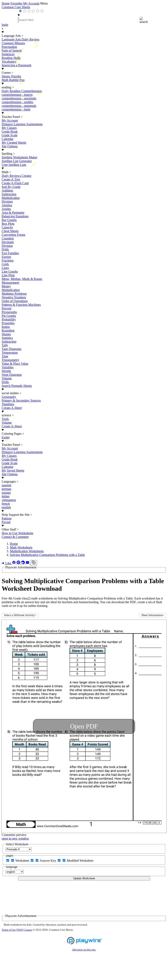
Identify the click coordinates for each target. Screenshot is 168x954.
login (5, 24)
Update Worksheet (84, 878)
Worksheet (22, 860)
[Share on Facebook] (14, 563)
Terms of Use (9, 929)
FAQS (19, 929)
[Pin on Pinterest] (19, 563)
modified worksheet (80, 860)
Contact (27, 929)
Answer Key (48, 860)
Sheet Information (152, 615)
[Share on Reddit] (23, 563)
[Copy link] (33, 563)
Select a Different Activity (20, 615)
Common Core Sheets (16, 7)
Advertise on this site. (84, 949)
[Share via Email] (28, 563)
